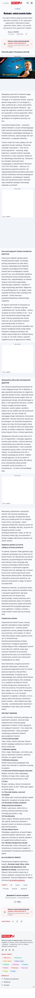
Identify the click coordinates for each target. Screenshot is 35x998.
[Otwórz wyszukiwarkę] (27, 3)
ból (11, 885)
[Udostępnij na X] (17, 921)
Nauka (14, 971)
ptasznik (14, 888)
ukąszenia (24, 888)
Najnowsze (7, 957)
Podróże (25, 964)
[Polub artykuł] (26, 34)
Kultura (6, 968)
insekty (17, 885)
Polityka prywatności (11, 979)
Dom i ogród (7, 961)
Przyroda (5, 888)
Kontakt (6, 985)
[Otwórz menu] (31, 3)
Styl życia (25, 968)
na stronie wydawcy (17, 880)
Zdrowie (6, 964)
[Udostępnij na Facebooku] (13, 921)
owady (25, 885)
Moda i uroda (19, 961)
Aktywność (18, 957)
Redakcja (7, 982)
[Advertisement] (17, 203)
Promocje (15, 968)
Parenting (16, 964)
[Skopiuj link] (21, 921)
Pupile (6, 971)
